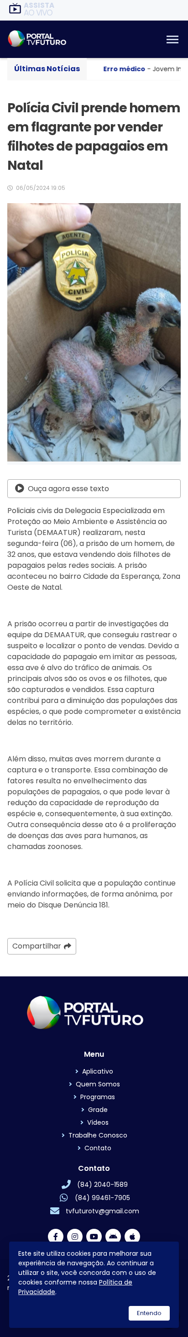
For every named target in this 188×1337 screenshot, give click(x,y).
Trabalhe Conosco (97, 1135)
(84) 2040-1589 (102, 1184)
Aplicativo (97, 1071)
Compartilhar (36, 946)
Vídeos (98, 1122)
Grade (98, 1109)
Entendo (149, 1313)
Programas (97, 1096)
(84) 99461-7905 (102, 1197)
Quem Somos (98, 1084)
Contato (97, 1148)
